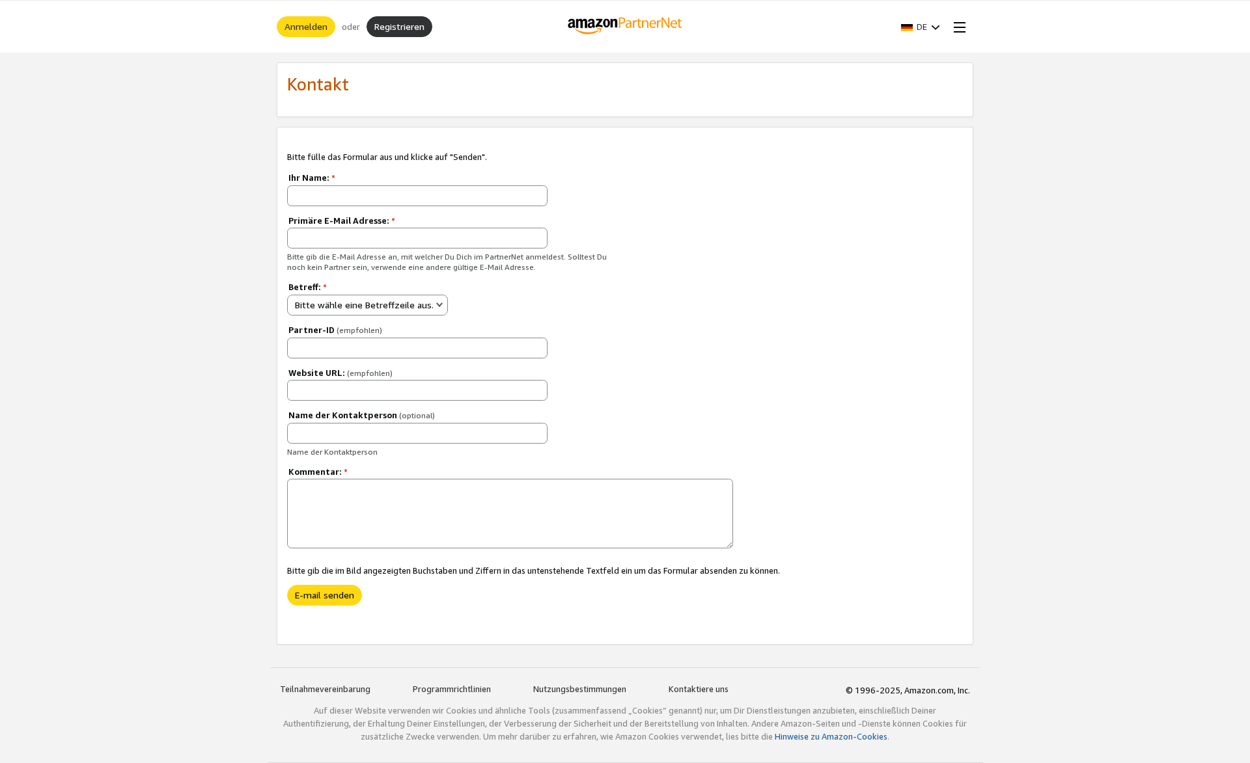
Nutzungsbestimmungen (579, 689)
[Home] (625, 26)
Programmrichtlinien (452, 689)
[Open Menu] (957, 26)
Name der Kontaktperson (361, 415)
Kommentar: (318, 471)
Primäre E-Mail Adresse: (341, 220)
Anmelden (306, 26)
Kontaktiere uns (699, 689)
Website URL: (340, 373)
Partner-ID (335, 330)
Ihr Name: (311, 177)
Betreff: (307, 287)
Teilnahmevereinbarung (325, 689)
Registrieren (399, 26)
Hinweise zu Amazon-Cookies (831, 736)
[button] (920, 26)
